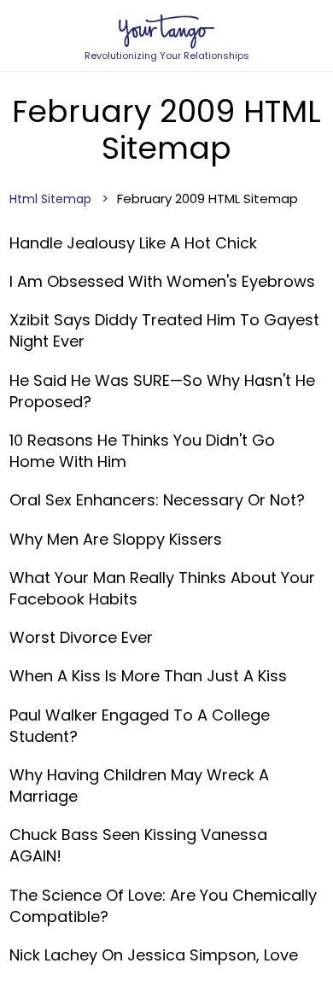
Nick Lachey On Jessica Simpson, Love (153, 955)
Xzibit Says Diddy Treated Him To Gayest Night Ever (164, 330)
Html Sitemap (50, 198)
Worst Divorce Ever (81, 637)
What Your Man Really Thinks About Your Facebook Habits (162, 588)
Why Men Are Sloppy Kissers (115, 539)
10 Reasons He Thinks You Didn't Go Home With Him (142, 450)
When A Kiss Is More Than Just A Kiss (148, 675)
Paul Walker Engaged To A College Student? (139, 725)
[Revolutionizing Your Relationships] (166, 32)
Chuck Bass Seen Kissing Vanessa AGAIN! (138, 845)
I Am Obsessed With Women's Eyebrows (162, 281)
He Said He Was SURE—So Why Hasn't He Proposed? (162, 391)
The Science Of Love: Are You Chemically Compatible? (163, 905)
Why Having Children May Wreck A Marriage (139, 785)
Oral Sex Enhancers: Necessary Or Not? (157, 500)
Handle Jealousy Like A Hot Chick (133, 243)
